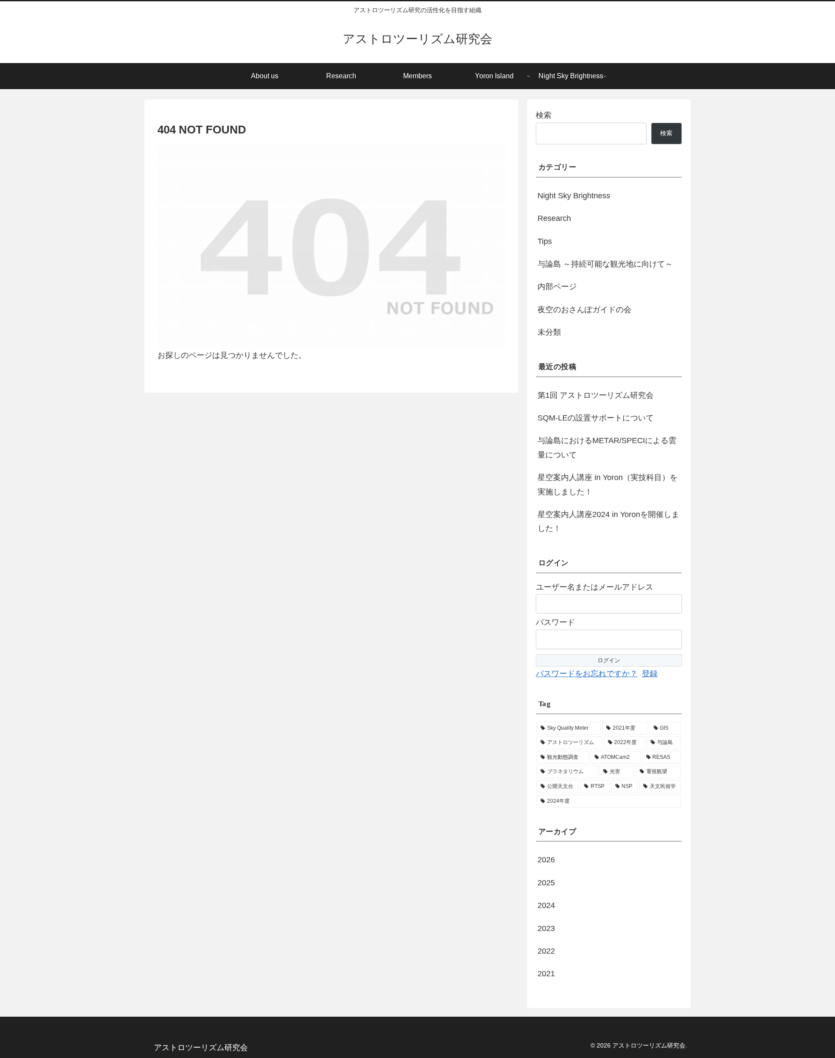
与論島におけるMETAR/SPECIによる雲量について (607, 447)
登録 (650, 673)
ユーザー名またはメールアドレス (594, 587)
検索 (543, 115)
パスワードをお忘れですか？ (587, 673)
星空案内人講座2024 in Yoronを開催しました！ (608, 521)
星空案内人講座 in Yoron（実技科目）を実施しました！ (608, 484)
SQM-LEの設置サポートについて (596, 418)
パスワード (555, 622)
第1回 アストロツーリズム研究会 (596, 395)
